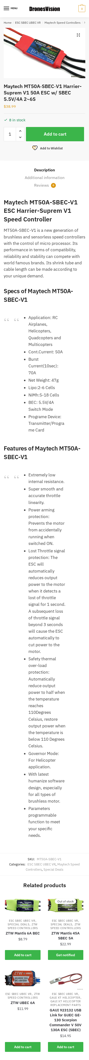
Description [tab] (44, 169)
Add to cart (55, 134)
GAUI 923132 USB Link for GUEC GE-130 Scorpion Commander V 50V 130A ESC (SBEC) (65, 1020)
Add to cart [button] (22, 955)
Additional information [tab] (45, 177)
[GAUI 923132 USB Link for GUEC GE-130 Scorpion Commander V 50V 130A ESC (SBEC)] (66, 979)
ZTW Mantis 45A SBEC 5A (65, 935)
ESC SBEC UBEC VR (28, 22)
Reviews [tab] (44, 185)
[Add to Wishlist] (34, 900)
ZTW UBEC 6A (23, 1002)
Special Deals (53, 869)
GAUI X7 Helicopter (65, 997)
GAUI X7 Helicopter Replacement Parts (65, 1003)
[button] (78, 35)
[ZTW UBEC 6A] (23, 979)
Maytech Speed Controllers (62, 22)
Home (8, 22)
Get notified (65, 955)
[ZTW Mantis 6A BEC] (23, 905)
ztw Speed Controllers (23, 926)
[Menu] (7, 9)
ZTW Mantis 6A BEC (23, 933)
